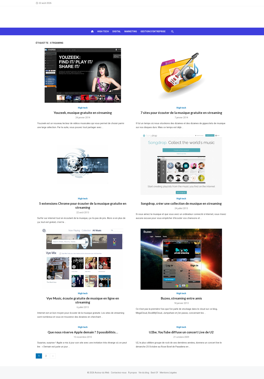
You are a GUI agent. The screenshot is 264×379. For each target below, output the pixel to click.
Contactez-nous (119, 372)
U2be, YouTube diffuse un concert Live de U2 (181, 332)
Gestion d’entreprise (153, 31)
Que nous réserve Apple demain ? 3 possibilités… (83, 332)
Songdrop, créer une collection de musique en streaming (181, 203)
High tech (103, 31)
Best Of (154, 372)
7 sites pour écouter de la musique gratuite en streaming (181, 112)
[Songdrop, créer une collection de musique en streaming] (181, 164)
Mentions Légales (168, 372)
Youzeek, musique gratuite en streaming (83, 112)
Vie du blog (144, 372)
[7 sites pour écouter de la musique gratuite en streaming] (181, 75)
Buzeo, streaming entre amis (181, 298)
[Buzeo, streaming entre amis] (181, 259)
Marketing (130, 31)
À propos (132, 372)
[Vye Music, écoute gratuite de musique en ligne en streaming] (82, 259)
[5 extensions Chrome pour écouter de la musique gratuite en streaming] (82, 164)
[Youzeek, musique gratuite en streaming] (83, 75)
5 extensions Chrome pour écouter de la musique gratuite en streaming (82, 205)
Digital (116, 31)
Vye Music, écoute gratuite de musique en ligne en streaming (82, 300)
